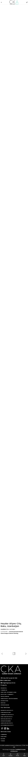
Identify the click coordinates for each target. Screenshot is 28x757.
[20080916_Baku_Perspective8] (14, 25)
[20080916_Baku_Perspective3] (14, 190)
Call (3, 755)
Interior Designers (6, 721)
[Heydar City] (14, 300)
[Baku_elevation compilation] (14, 404)
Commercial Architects (7, 714)
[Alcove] (14, 424)
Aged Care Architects (7, 716)
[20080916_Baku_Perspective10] (14, 161)
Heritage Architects (6, 719)
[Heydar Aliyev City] (14, 340)
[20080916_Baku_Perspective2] (14, 141)
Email (17, 755)
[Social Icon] (2, 728)
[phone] (26, 2)
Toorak (3, 740)
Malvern (3, 738)
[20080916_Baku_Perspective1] (14, 102)
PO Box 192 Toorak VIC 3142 (9, 678)
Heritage (3, 703)
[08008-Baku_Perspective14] (14, 582)
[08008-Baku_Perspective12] (14, 82)
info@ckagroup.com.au (8, 683)
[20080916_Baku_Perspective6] (14, 122)
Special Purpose (5, 696)
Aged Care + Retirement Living (8, 692)
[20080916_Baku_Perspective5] (14, 265)
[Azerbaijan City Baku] (14, 466)
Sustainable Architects (7, 725)
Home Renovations (6, 712)
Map (24, 755)
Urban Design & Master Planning (9, 633)
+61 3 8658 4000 (6, 680)
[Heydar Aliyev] (14, 233)
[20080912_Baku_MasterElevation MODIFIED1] (14, 398)
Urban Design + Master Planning (9, 698)
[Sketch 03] (14, 59)
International (19, 631)
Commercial (12, 631)
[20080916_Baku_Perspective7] (14, 376)
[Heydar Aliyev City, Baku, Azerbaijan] (14, 606)
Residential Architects (7, 710)
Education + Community (7, 694)
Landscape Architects (7, 723)
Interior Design (5, 705)
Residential (4, 688)
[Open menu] (2, 2)
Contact (10, 755)
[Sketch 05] (14, 512)
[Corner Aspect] (14, 562)
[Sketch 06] (14, 543)
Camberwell (4, 734)
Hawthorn (3, 736)
